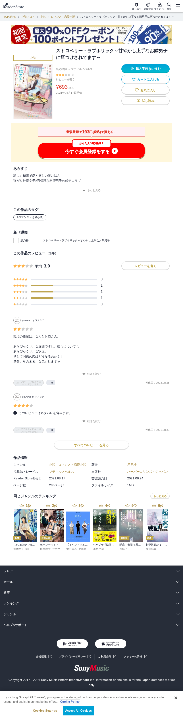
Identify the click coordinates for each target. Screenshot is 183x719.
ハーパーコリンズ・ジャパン (147, 471)
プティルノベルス (81, 69)
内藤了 (123, 549)
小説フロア (28, 16)
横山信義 (151, 549)
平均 (38, 266)
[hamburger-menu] (178, 6)
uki (27, 549)
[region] (91, 705)
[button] (135, 657)
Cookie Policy (69, 701)
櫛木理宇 (45, 549)
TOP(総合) (10, 16)
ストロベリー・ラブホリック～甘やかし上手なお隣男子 (76, 240)
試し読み (148, 101)
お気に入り (148, 90)
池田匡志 (71, 549)
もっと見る (94, 190)
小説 (43, 16)
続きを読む (94, 373)
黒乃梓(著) (62, 69)
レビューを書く (65, 79)
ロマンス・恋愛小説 (63, 16)
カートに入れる (148, 79)
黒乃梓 (25, 240)
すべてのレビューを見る (91, 445)
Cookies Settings (45, 710)
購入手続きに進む (148, 68)
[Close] (176, 698)
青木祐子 (18, 549)
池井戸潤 (98, 549)
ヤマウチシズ (60, 549)
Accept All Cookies (78, 710)
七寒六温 (83, 549)
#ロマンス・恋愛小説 (30, 217)
